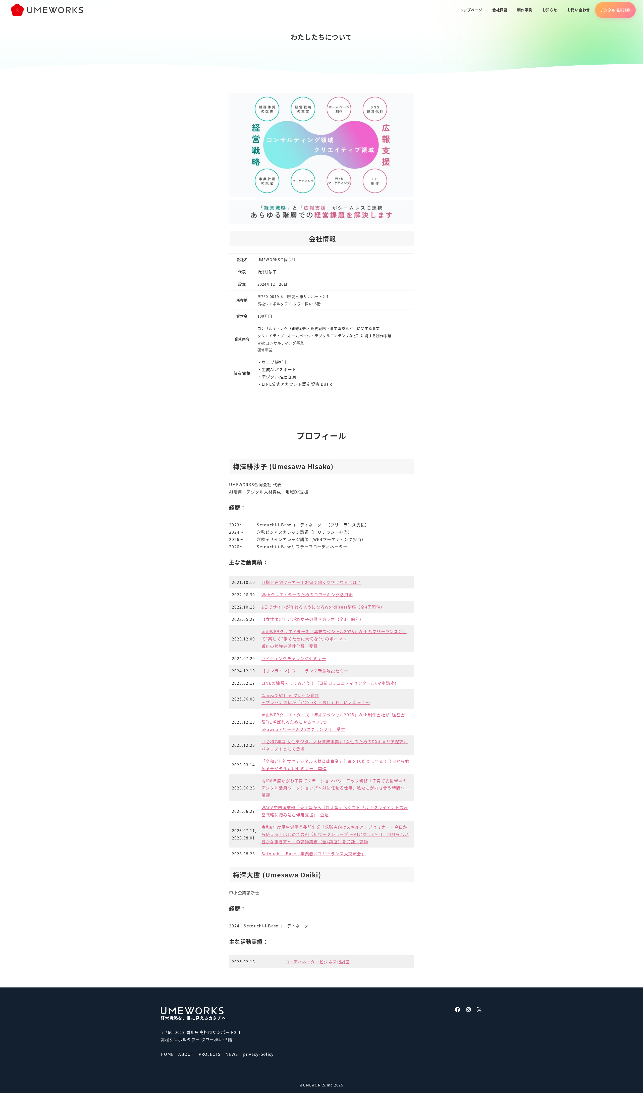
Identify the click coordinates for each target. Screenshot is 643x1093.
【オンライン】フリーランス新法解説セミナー (307, 671)
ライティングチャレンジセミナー (293, 658)
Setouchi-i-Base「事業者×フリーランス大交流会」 (313, 854)
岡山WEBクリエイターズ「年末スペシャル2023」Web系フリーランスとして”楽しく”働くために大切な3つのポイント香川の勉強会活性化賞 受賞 (334, 638)
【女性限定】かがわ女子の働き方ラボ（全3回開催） (312, 619)
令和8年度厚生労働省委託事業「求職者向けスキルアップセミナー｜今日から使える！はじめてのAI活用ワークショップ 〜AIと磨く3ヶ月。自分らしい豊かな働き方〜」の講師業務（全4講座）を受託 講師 (335, 834)
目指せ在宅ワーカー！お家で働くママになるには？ (311, 582)
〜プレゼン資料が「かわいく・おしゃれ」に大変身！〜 (315, 702)
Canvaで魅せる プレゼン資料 (290, 695)
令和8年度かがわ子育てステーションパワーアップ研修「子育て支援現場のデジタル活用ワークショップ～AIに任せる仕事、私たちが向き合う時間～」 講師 (336, 788)
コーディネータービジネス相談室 (317, 962)
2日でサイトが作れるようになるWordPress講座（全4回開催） (323, 607)
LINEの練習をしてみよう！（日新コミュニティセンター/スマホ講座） (330, 683)
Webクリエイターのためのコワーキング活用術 (307, 594)
